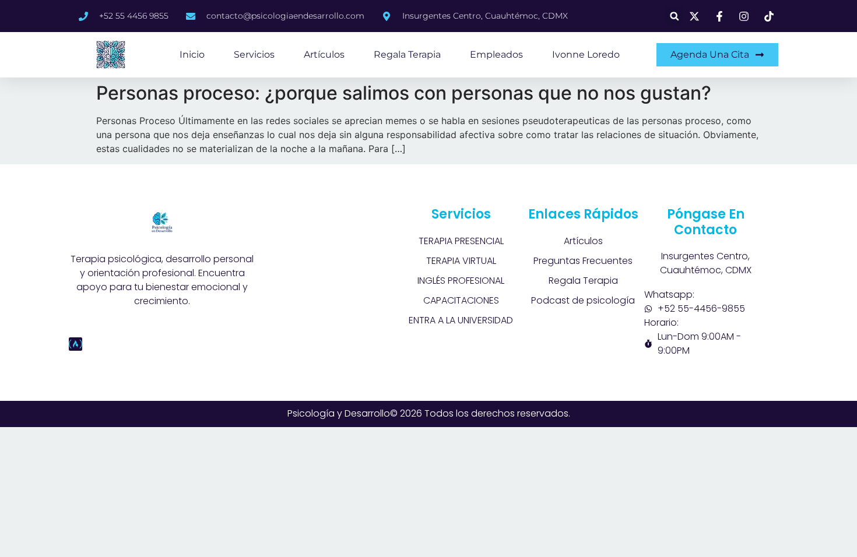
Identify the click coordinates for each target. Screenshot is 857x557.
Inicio (192, 54)
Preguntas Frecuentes (583, 260)
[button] (674, 16)
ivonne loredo (586, 54)
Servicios (254, 54)
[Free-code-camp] (75, 344)
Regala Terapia (407, 54)
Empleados (496, 54)
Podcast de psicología (583, 300)
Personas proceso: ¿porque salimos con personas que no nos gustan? (403, 93)
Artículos (324, 54)
